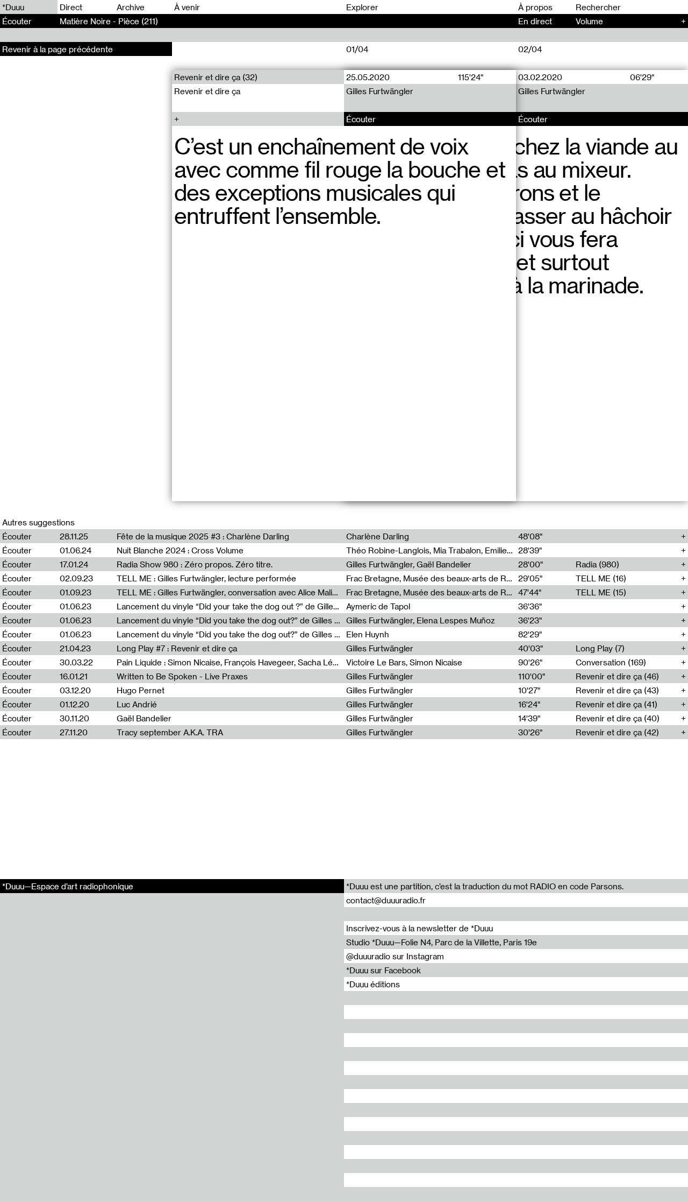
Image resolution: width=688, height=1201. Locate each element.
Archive (131, 7)
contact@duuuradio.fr (386, 900)
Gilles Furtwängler (379, 91)
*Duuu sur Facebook (383, 970)
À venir (187, 7)
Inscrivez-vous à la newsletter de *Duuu (419, 928)
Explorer (362, 7)
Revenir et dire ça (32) (215, 77)
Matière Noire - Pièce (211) (109, 21)
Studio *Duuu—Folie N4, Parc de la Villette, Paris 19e (441, 942)
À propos (535, 7)
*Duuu (13, 7)
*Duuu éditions (373, 984)
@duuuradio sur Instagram (395, 956)
